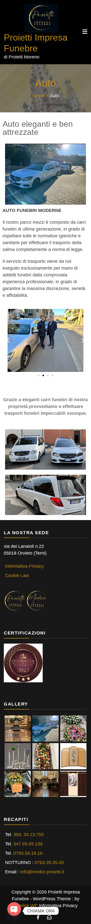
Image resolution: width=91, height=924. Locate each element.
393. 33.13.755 (28, 834)
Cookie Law (17, 575)
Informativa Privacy (24, 566)
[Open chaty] (14, 908)
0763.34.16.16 (27, 853)
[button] (8, 340)
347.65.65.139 (27, 843)
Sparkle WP (26, 905)
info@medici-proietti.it (42, 871)
